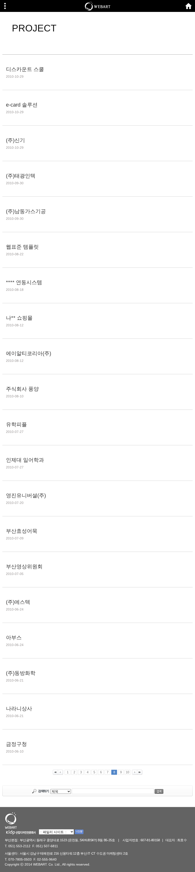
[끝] (139, 772)
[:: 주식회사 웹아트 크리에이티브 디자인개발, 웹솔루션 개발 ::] (97, 6)
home (188, 6)
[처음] (55, 772)
